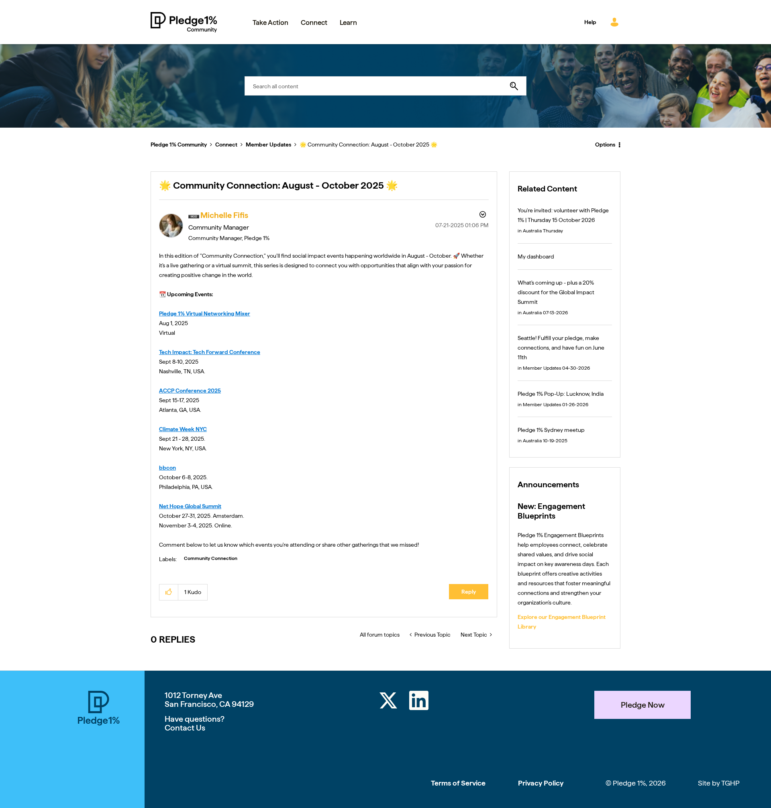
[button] (168, 592)
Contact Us (185, 728)
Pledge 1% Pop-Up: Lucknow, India (561, 394)
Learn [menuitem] (348, 22)
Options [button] (605, 144)
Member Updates (268, 144)
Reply (468, 591)
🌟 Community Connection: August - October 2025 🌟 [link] (368, 144)
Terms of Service (458, 783)
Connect (226, 144)
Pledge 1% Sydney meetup (551, 430)
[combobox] (385, 86)
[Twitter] (388, 701)
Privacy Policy (540, 783)
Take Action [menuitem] (270, 22)
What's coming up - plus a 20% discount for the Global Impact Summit (556, 292)
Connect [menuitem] (314, 22)
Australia (532, 231)
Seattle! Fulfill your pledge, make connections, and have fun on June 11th (561, 347)
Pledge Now (643, 705)
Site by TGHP (719, 783)
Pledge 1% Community (184, 22)
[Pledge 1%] (99, 749)
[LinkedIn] (418, 702)
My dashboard (536, 256)
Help (590, 22)
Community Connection (210, 558)
